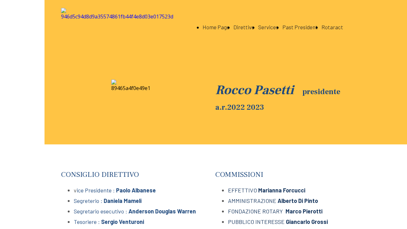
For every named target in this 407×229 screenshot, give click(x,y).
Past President (300, 27)
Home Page (216, 27)
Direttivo (243, 27)
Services (268, 27)
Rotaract (332, 27)
